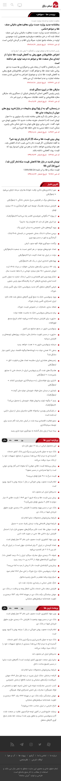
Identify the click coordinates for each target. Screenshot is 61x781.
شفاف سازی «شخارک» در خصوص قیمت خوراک (37, 307)
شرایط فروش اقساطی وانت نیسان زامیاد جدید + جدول (33, 523)
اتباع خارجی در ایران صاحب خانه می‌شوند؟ (38, 706)
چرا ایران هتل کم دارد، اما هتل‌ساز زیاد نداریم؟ (38, 222)
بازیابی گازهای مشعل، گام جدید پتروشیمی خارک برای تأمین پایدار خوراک (30, 289)
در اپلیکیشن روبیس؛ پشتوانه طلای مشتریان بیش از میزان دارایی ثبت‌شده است (30, 413)
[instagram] (31, 744)
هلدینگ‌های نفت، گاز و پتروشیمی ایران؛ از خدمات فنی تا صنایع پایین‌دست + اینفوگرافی (30, 373)
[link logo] (50, 4)
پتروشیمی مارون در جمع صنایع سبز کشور (39, 328)
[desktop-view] (20, 5)
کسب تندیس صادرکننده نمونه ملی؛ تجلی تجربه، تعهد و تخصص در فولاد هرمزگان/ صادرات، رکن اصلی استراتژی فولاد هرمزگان (29, 688)
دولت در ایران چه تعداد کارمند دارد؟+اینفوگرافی (37, 255)
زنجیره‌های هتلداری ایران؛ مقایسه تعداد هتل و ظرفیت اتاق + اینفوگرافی (31, 362)
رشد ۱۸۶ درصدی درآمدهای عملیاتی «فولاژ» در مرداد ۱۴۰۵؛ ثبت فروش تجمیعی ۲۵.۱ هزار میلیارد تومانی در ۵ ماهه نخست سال (31, 269)
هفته (16, 440)
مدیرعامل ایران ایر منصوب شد (44, 492)
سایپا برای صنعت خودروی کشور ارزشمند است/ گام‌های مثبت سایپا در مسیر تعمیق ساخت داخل (29, 662)
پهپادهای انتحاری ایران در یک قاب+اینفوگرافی (37, 261)
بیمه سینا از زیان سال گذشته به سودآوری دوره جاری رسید (33, 431)
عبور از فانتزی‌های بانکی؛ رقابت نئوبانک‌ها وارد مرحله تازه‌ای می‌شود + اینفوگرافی (29, 192)
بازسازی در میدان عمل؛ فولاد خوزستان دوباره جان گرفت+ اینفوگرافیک (33, 393)
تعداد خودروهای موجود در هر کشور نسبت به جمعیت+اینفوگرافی (30, 249)
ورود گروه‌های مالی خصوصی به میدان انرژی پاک (36, 227)
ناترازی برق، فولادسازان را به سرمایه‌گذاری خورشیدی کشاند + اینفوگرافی (32, 383)
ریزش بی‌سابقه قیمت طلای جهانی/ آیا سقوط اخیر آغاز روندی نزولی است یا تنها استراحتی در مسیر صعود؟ (29, 468)
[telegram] (22, 744)
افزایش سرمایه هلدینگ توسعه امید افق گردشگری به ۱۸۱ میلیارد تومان (30, 208)
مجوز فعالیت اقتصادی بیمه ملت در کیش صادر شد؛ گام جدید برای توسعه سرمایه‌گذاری (30, 423)
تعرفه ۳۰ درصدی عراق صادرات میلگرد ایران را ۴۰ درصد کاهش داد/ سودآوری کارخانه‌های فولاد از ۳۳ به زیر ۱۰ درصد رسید (29, 557)
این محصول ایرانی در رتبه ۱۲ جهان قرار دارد (39, 446)
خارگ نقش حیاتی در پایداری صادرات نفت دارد (37, 583)
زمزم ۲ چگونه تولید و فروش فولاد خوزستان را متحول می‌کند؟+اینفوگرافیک (32, 403)
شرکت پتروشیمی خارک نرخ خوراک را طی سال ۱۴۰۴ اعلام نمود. (31, 571)
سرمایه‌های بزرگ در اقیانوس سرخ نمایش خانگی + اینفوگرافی (31, 200)
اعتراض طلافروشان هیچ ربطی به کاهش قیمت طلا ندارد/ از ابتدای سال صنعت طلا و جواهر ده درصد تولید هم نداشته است (31, 59)
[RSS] (12, 744)
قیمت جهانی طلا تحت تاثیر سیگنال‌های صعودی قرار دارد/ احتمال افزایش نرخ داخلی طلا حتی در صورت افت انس (29, 531)
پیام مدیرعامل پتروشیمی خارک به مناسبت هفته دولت (34, 313)
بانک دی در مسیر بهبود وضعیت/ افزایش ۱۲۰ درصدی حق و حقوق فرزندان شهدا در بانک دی (29, 510)
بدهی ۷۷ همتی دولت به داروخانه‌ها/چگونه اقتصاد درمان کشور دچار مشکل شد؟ (29, 352)
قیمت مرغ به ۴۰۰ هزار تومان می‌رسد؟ (41, 476)
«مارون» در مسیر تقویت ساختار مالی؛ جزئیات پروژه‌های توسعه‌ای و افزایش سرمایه (29, 337)
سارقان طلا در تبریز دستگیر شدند (44, 90)
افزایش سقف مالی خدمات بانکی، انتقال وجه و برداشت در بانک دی (29, 588)
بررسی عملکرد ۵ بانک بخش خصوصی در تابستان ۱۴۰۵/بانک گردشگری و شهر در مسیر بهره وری (32, 235)
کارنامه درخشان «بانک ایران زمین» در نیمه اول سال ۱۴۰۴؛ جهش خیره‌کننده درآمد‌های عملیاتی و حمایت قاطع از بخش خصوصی (30, 678)
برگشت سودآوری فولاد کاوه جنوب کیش (40, 243)
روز (22, 440)
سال (4, 440)
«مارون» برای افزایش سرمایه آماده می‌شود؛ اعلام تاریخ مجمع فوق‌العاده (32, 321)
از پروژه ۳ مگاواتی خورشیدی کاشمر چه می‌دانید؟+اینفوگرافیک (31, 216)
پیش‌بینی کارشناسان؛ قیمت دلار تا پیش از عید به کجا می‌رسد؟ (31, 565)
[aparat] (49, 744)
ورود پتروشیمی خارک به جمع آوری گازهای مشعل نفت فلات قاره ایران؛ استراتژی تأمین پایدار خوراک (30, 299)
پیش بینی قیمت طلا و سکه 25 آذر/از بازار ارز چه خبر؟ (34, 139)
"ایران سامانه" (24, 775)
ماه (10, 440)
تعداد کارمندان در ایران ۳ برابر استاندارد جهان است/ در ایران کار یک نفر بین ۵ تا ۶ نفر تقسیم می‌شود (29, 547)
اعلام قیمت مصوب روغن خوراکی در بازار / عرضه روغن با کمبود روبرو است (29, 484)
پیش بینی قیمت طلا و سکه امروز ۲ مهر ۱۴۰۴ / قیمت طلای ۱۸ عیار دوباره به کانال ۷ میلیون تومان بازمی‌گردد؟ (29, 500)
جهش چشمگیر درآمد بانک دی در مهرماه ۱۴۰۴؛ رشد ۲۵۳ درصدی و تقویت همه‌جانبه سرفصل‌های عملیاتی (29, 597)
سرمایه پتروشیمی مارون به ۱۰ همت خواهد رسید (36, 344)
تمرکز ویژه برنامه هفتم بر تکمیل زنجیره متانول (38, 577)
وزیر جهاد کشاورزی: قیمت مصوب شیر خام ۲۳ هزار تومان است (31, 539)
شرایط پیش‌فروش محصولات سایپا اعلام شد (38, 518)
